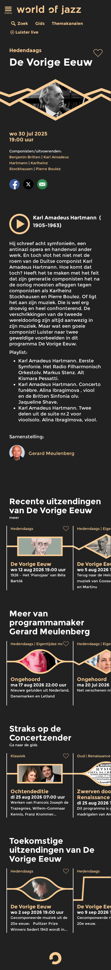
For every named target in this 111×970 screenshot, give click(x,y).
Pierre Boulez (48, 169)
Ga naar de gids (23, 745)
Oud (81, 756)
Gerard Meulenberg (51, 453)
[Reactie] (42, 185)
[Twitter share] (28, 185)
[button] (19, 224)
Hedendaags (25, 50)
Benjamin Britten (24, 157)
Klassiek (18, 756)
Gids (40, 23)
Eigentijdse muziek (53, 644)
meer (14, 517)
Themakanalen (67, 23)
